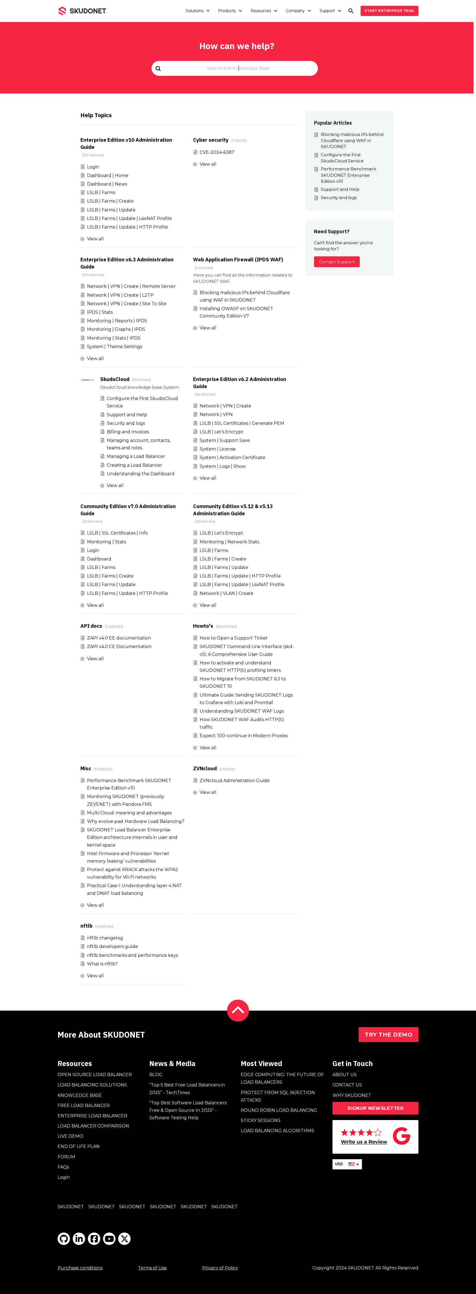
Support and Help (127, 414)
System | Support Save (225, 440)
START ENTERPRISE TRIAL (389, 11)
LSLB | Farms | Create (110, 201)
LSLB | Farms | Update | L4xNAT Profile (129, 218)
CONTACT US (347, 1085)
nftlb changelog (105, 938)
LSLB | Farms (101, 192)
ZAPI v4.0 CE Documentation (119, 646)
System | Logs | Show (223, 466)
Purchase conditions (80, 1268)
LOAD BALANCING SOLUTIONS (92, 1085)
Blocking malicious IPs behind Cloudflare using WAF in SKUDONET (352, 140)
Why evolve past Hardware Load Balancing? (135, 821)
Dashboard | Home (107, 175)
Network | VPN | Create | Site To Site (126, 303)
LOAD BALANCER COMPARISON (93, 1126)
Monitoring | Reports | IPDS (117, 320)
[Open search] (351, 11)
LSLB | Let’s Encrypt (221, 431)
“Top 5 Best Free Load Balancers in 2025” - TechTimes (187, 1088)
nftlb (86, 925)
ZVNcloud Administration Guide (235, 780)
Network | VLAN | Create (226, 593)
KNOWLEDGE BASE (80, 1095)
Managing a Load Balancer (136, 456)
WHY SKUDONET (351, 1095)
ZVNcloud (205, 768)
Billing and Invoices (128, 431)
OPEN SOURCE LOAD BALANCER (95, 1074)
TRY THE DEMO (388, 1034)
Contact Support (337, 261)
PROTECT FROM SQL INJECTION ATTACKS (278, 1096)
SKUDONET (71, 1206)
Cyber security (211, 139)
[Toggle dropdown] (208, 11)
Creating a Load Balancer (134, 465)
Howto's (203, 625)
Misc (85, 768)
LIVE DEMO (70, 1136)
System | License (218, 449)
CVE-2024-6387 (217, 152)
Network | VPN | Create (225, 406)
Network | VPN (216, 414)
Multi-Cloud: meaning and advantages (129, 812)
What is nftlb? (102, 964)
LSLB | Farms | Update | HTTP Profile (127, 227)
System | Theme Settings (114, 346)
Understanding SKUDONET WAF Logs (242, 711)
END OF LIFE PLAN (79, 1146)
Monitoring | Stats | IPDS (113, 338)
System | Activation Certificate (232, 457)
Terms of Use (152, 1268)
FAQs (63, 1167)
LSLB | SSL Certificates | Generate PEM (242, 423)
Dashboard (99, 559)
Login (93, 167)
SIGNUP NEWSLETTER (375, 1108)
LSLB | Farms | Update (111, 210)
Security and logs (126, 423)
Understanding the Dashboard (141, 473)
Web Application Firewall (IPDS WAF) (238, 259)
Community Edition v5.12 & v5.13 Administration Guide (233, 510)
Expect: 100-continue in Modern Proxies (244, 735)
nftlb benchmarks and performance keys (132, 955)
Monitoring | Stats (106, 541)
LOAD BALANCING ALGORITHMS (277, 1130)
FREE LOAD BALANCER (84, 1105)
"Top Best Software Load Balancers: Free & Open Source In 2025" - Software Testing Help (188, 1110)
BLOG (156, 1074)
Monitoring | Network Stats (229, 541)
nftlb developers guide (112, 946)
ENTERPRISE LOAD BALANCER (92, 1115)
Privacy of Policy (220, 1268)
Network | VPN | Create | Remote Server (131, 286)
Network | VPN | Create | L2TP (120, 295)
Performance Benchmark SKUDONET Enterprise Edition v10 (348, 175)
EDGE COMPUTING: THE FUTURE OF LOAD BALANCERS (282, 1078)
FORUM (66, 1156)
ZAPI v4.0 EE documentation (119, 638)
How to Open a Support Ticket (234, 638)
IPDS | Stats (100, 312)
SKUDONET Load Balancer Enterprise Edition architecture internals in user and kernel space (132, 837)
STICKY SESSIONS (260, 1120)
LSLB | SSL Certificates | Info (117, 533)
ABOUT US (344, 1074)
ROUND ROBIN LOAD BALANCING (279, 1110)
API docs (91, 625)
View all (95, 238)
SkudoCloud (114, 379)
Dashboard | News (107, 184)
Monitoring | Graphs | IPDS (116, 329)
